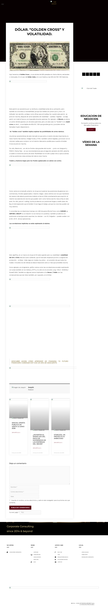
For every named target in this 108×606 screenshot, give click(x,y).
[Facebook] (87, 74)
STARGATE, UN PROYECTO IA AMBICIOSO (59, 436)
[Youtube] (98, 74)
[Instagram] (83, 74)
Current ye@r (14, 512)
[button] (2, 4)
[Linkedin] (94, 74)
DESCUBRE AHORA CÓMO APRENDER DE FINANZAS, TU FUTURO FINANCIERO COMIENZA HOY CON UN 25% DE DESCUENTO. (39, 362)
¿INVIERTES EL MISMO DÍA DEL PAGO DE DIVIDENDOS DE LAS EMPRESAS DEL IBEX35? (39, 439)
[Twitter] (91, 74)
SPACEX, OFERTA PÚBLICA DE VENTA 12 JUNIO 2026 (18, 425)
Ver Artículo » (16, 432)
